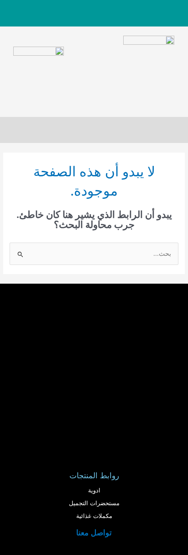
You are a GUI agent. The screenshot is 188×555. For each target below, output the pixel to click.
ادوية (94, 490)
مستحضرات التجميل (94, 503)
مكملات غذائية (94, 516)
